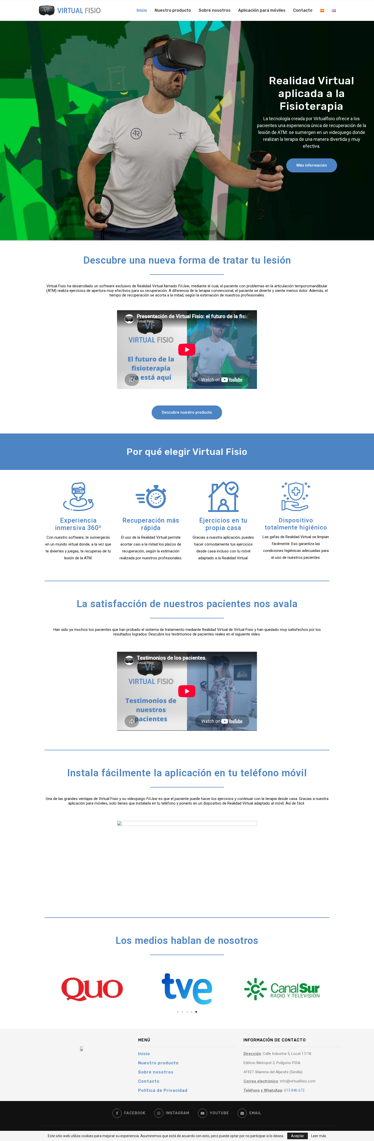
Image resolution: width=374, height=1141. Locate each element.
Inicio (142, 10)
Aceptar (297, 1136)
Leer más (318, 1136)
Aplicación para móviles (261, 10)
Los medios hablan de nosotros (187, 940)
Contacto (302, 10)
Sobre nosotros (215, 10)
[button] (311, 165)
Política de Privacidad (163, 1090)
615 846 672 (294, 1090)
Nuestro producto (173, 10)
